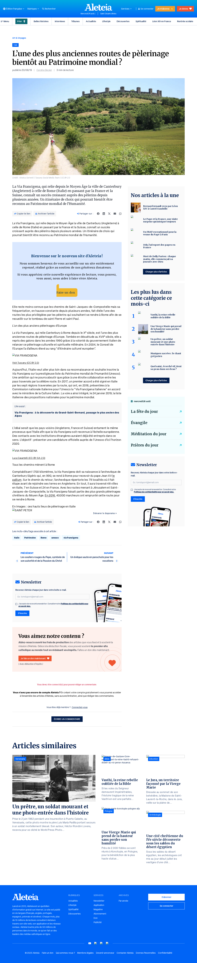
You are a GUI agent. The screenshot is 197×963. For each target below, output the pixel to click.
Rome (43, 537)
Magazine (98, 909)
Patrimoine (30, 537)
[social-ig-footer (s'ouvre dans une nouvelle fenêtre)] (107, 943)
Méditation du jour (148, 434)
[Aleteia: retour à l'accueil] (98, 7)
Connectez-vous (80, 707)
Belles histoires (41, 21)
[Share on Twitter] (109, 213)
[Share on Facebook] (98, 213)
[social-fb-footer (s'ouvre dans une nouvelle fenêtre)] (95, 943)
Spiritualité (141, 21)
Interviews (60, 21)
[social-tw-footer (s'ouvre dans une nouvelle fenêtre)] (101, 943)
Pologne (109, 811)
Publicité (98, 922)
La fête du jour (144, 411)
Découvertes (123, 21)
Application (99, 905)
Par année (123, 900)
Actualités (91, 21)
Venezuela (20, 758)
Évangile (139, 422)
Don (96, 918)
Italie (16, 537)
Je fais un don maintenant (33, 658)
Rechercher (50, 8)
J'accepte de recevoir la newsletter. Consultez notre (53, 605)
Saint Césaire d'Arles (108, 13)
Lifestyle (106, 21)
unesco (55, 537)
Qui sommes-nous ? (65, 952)
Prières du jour (144, 445)
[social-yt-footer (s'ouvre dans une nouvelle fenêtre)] (89, 943)
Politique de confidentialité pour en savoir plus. (154, 492)
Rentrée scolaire (185, 21)
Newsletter (99, 900)
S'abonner (166, 897)
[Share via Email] (115, 213)
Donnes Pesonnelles (146, 952)
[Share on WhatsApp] (120, 213)
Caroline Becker (44, 70)
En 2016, (50, 495)
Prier (19, 21)
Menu (6, 21)
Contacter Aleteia (125, 952)
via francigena (71, 537)
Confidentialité (165, 952)
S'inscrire (22, 613)
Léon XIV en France (161, 21)
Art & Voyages (19, 37)
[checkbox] (16, 604)
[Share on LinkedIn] (104, 213)
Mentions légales (85, 952)
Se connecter (147, 8)
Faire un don (65, 292)
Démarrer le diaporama (104, 513)
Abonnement (100, 913)
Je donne (183, 8)
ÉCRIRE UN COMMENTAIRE (67, 719)
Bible (107, 758)
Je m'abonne (163, 8)
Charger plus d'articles (156, 271)
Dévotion (153, 758)
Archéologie (155, 814)
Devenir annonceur (105, 952)
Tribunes (75, 21)
